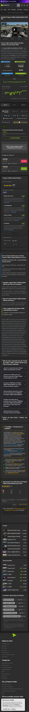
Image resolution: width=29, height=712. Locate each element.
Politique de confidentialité (7, 711)
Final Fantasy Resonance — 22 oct (14, 545)
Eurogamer (6, 223)
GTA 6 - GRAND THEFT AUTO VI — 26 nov (14, 551)
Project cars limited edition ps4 (16, 12)
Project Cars (14, 571)
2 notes (13, 186)
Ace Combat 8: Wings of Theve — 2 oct (14, 542)
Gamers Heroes (7, 215)
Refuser (13, 709)
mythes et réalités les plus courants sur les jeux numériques (13, 452)
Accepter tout (6, 709)
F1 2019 (14, 574)
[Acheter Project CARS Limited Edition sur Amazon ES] (5, 166)
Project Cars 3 (14, 568)
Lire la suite (6, 202)
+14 (14, 233)
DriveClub (14, 580)
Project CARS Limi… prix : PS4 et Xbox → (19, 98)
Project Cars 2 (14, 565)
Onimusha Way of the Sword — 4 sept (14, 536)
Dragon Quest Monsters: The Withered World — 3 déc (14, 555)
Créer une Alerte (15, 138)
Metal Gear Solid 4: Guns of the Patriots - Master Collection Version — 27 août (14, 530)
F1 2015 (14, 583)
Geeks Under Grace (8, 196)
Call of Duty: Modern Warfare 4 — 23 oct (14, 548)
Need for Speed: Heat (14, 590)
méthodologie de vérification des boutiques (14, 444)
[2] (3, 490)
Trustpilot (9, 462)
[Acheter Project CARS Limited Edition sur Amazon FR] (5, 159)
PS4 (22, 43)
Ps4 (5, 12)
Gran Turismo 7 (14, 577)
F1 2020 (14, 586)
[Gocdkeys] (5, 5)
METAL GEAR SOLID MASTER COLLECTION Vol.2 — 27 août (14, 533)
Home (2, 12)
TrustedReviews (8, 205)
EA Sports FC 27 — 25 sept (14, 539)
